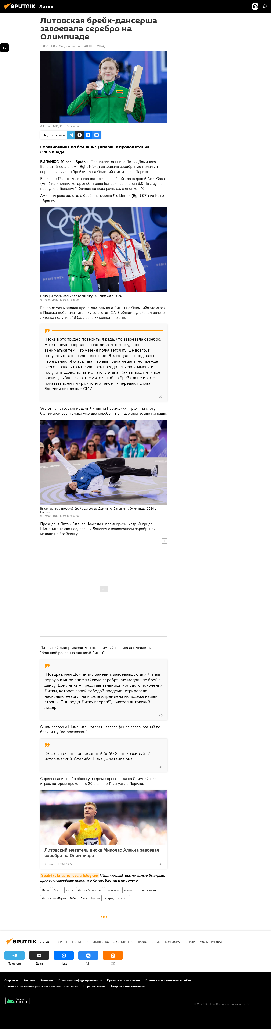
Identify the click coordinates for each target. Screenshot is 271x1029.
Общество (101, 942)
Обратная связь (94, 986)
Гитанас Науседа (90, 898)
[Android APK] (17, 1001)
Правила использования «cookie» (168, 980)
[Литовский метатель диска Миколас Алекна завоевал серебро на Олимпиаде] (103, 817)
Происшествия (149, 942)
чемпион (129, 890)
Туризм (189, 942)
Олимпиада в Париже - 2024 (59, 898)
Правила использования (123, 980)
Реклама (29, 980)
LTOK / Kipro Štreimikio (65, 126)
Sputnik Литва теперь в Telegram (69, 875)
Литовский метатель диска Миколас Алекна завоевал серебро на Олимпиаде (101, 852)
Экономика (123, 942)
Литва (45, 890)
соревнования (148, 890)
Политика (80, 942)
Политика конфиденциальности (80, 980)
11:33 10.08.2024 (51, 46)
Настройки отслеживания (127, 986)
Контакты (46, 980)
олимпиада (112, 890)
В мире (62, 942)
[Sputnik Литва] (20, 10)
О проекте (11, 980)
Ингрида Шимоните (116, 898)
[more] (160, 397)
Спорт (57, 890)
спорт (69, 890)
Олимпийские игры (89, 890)
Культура (172, 942)
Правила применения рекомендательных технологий (41, 986)
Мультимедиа (211, 942)
